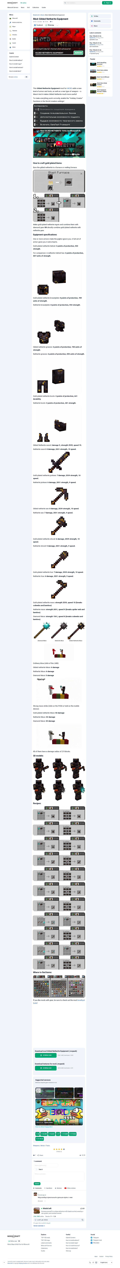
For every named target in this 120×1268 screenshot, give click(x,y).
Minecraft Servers (46, 1245)
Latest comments (46, 1243)
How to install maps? (15, 64)
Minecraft (10, 1263)
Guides (43, 1251)
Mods (42, 15)
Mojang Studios (23, 1263)
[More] (45, 1201)
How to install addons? (16, 60)
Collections (44, 1248)
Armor (43, 1145)
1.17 (58, 1134)
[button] (90, 1262)
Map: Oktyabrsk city (95, 36)
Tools (48, 1145)
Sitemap (68, 1251)
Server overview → (39, 1226)
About (96, 1256)
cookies (15, 77)
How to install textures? (16, 67)
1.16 (37, 1134)
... (57, 25)
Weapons (36, 1145)
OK (26, 77)
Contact (101, 1256)
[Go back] (4, 1262)
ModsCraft (36, 15)
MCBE (69, 88)
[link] (38, 1102)
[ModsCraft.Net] (14, 1236)
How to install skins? (15, 71)
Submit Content (14, 57)
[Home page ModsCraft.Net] (13, 3)
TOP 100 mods (45, 1237)
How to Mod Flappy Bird (50, 1101)
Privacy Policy (108, 1256)
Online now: (15, 1241)
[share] (79, 1100)
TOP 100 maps (45, 1240)
